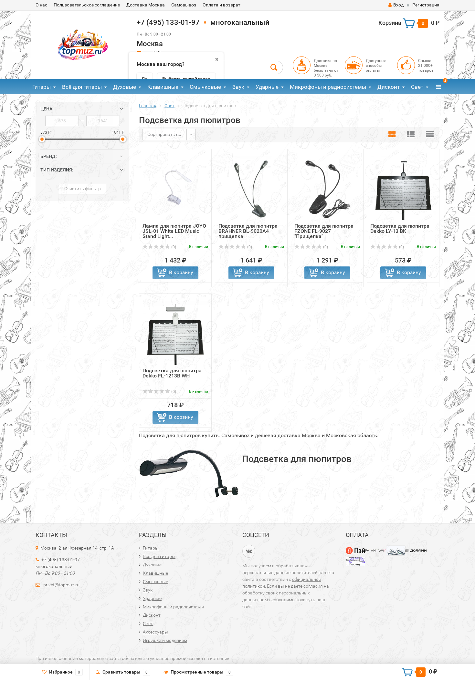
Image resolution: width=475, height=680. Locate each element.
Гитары (41, 87)
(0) (173, 247)
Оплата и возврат (221, 4)
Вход (398, 4)
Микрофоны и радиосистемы (328, 87)
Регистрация (425, 4)
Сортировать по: (164, 134)
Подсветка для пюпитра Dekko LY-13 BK (399, 228)
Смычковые (205, 87)
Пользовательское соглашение (87, 4)
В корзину (181, 272)
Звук (238, 87)
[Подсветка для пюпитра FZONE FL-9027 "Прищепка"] (327, 188)
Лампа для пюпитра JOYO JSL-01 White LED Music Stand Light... (174, 231)
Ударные (267, 87)
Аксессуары (155, 631)
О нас (41, 4)
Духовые (124, 87)
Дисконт (388, 87)
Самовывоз (183, 4)
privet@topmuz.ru (61, 584)
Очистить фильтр (82, 188)
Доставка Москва (145, 4)
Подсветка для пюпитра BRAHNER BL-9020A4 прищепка (248, 231)
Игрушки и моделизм (165, 640)
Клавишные (162, 87)
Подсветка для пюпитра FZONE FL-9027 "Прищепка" (324, 231)
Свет (417, 87)
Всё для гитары (82, 87)
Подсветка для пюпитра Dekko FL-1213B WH (172, 373)
